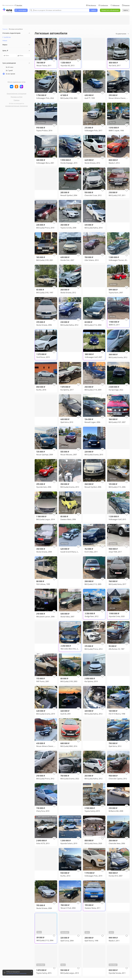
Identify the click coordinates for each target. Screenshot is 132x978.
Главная (5, 29)
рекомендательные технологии (16, 106)
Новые (4, 40)
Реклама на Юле (16, 97)
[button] (54, 60)
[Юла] (7, 9)
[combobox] (59, 10)
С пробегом (6, 37)
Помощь (16, 100)
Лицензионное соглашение (16, 94)
